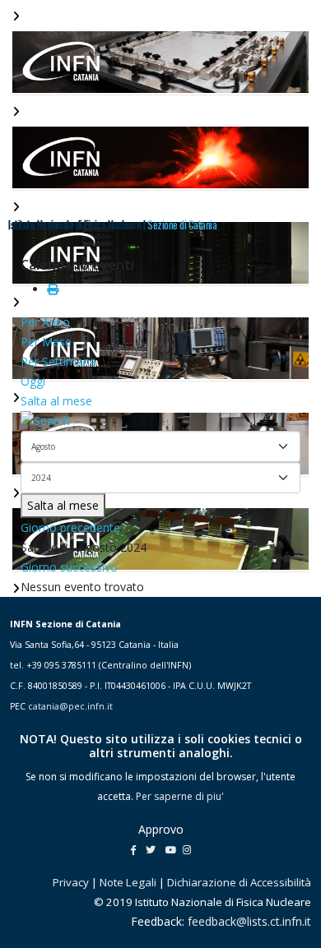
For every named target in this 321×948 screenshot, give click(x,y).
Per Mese (46, 341)
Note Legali (128, 882)
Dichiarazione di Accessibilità (239, 882)
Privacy (71, 882)
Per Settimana (58, 361)
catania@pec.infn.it (70, 706)
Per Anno (45, 322)
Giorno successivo (69, 567)
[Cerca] (160, 421)
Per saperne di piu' (180, 796)
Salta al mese (56, 401)
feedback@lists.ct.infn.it (249, 921)
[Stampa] (52, 289)
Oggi (33, 381)
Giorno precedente (70, 527)
